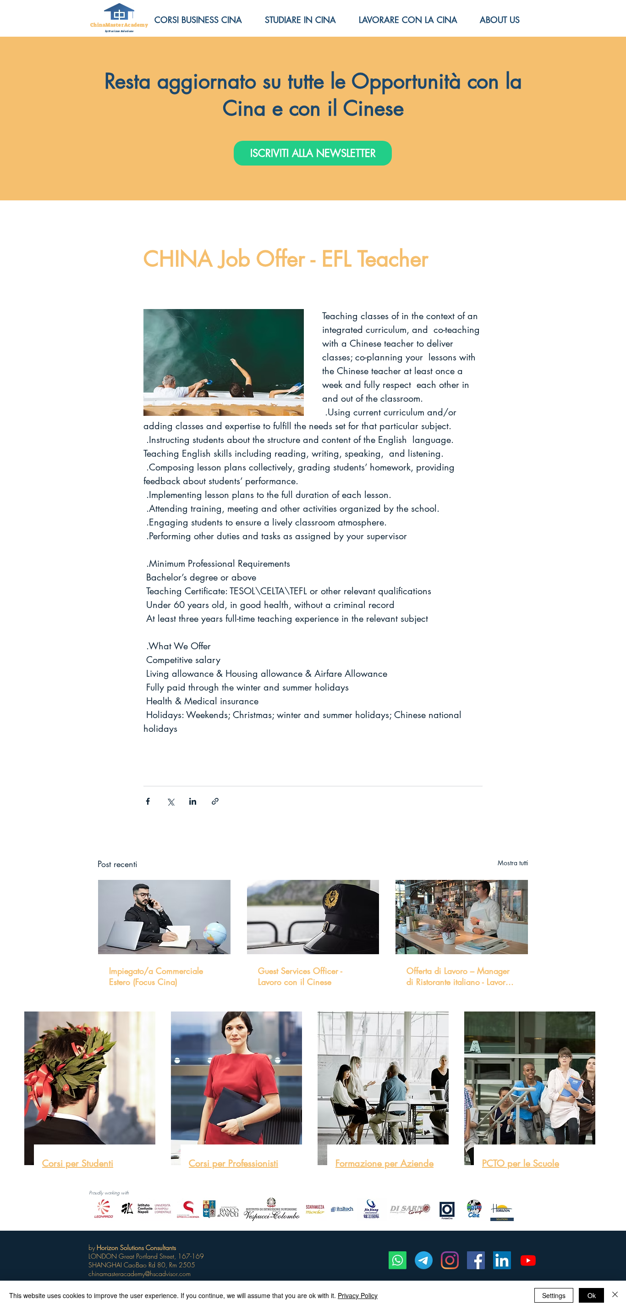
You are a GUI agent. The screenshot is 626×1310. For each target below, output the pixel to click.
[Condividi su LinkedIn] (192, 801)
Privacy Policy (358, 1295)
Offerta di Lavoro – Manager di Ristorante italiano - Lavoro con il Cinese (458, 976)
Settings (554, 1295)
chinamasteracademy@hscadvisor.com (139, 1273)
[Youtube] (528, 1260)
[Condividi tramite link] (215, 801)
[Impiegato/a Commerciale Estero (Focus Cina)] (164, 917)
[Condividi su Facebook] (147, 801)
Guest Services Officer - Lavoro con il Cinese (300, 976)
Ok (592, 1295)
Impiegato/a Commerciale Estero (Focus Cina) (156, 976)
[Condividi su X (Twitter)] (170, 801)
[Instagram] (450, 1260)
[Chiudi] (615, 1295)
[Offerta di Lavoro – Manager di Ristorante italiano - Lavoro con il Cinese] (461, 917)
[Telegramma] (424, 1260)
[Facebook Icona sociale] (476, 1260)
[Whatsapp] (397, 1260)
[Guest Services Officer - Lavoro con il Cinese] (313, 917)
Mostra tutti (513, 862)
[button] (506, 20)
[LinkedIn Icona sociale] (502, 1260)
